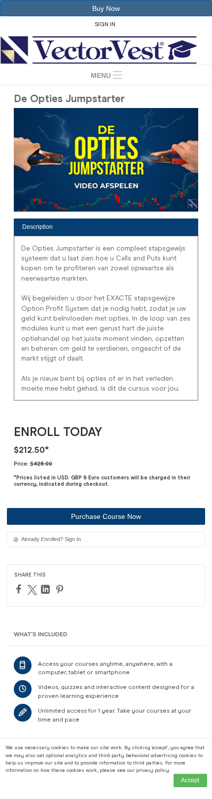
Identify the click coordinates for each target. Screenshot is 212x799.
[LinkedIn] (46, 589)
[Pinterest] (61, 589)
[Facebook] (20, 588)
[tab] (106, 227)
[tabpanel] (106, 321)
